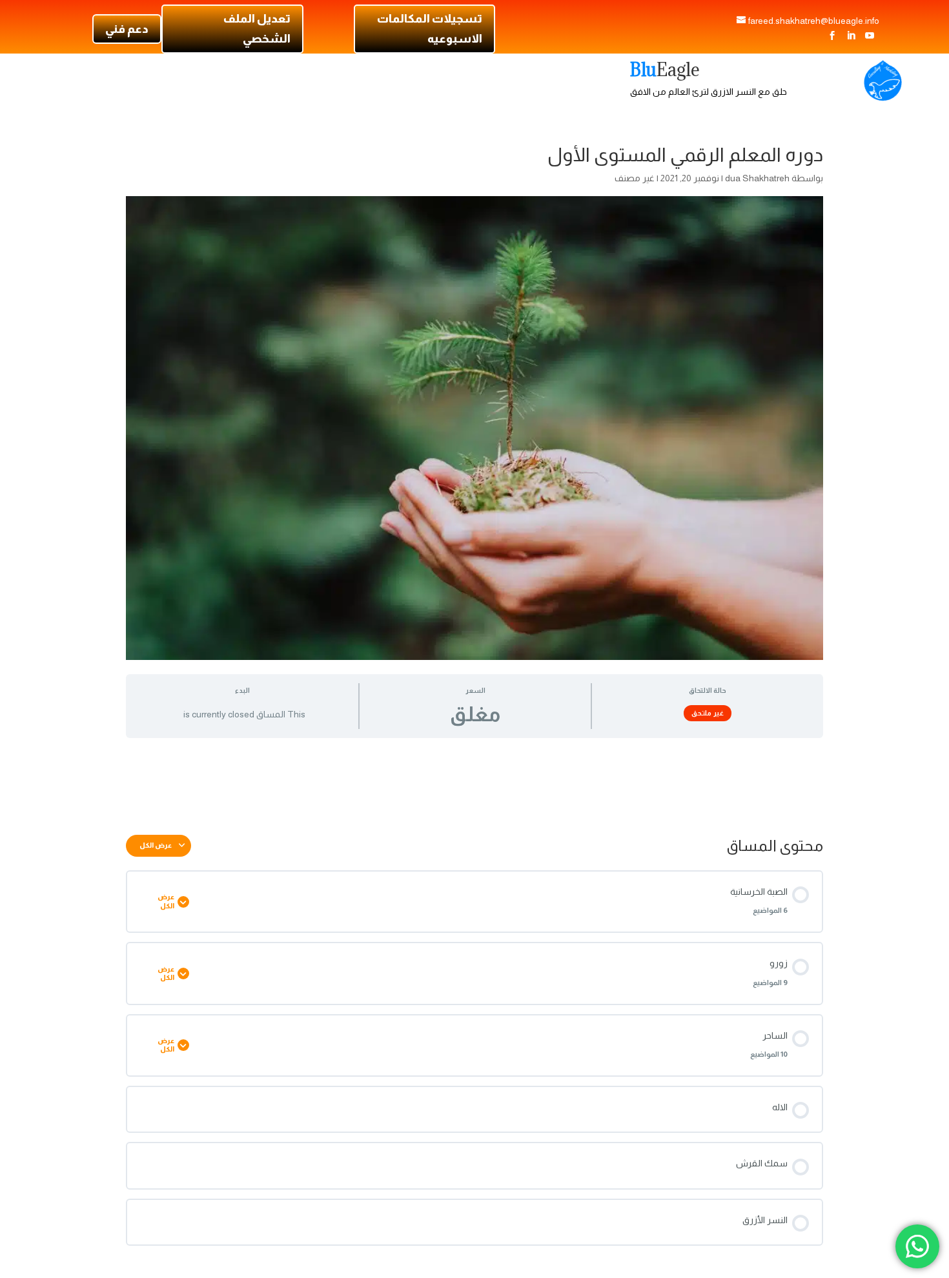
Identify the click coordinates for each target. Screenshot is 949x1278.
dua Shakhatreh (757, 178)
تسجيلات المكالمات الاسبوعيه (429, 28)
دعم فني (126, 29)
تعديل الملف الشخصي (257, 28)
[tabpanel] (474, 782)
